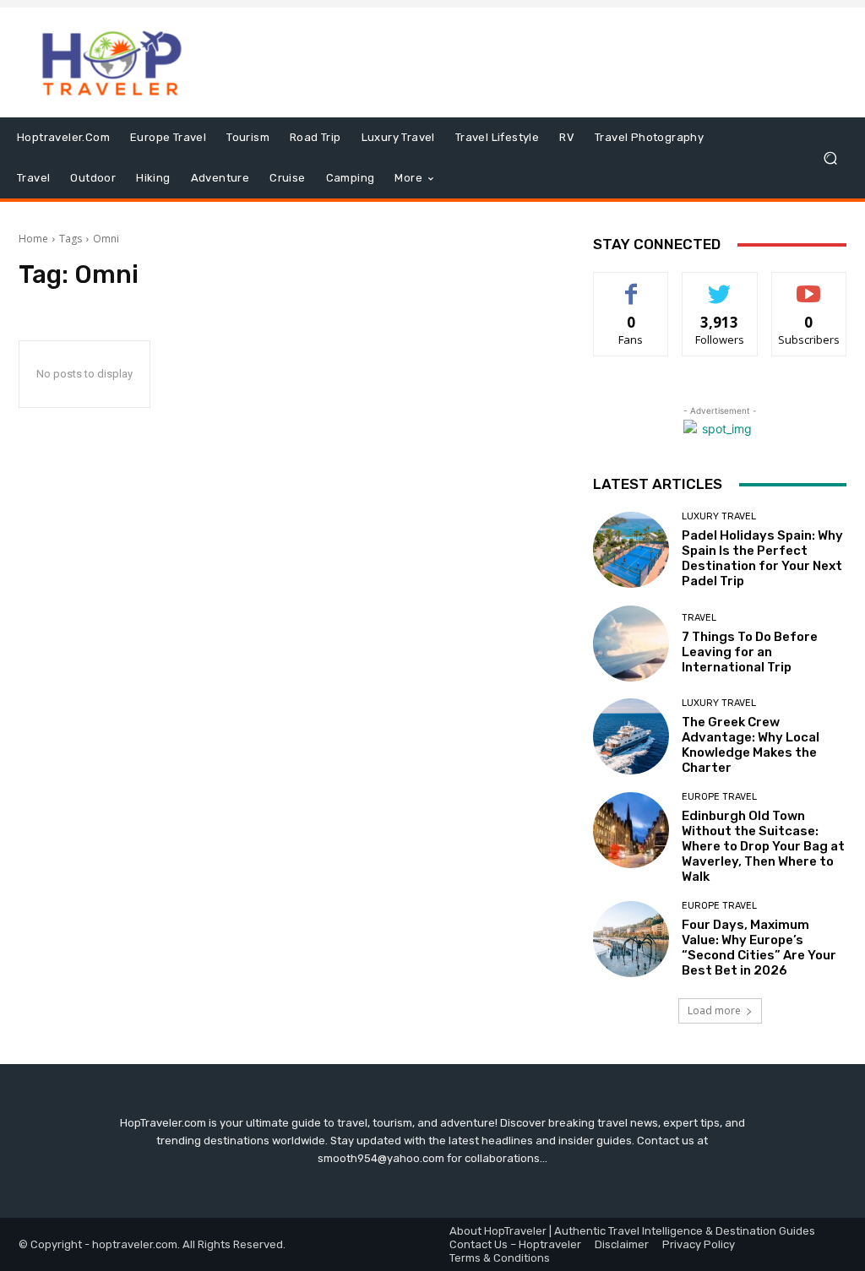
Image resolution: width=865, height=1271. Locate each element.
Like (631, 285)
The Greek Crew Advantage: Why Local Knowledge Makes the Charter (750, 744)
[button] (830, 158)
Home (33, 238)
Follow (720, 285)
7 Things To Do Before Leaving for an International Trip (750, 652)
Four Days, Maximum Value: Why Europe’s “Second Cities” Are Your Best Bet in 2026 (759, 947)
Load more (714, 1010)
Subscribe (809, 285)
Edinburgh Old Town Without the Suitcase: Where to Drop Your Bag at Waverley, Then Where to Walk (763, 846)
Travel (699, 617)
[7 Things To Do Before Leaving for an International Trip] (631, 644)
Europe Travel (719, 796)
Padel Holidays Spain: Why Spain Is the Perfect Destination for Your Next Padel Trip (762, 558)
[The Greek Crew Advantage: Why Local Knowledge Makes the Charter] (631, 736)
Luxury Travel (719, 516)
